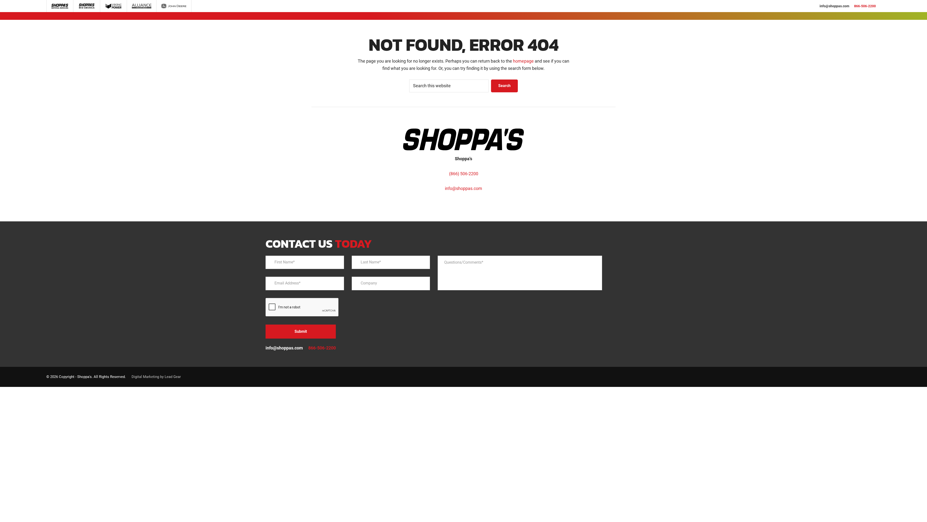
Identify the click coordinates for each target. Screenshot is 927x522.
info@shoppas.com (834, 6)
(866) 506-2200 (463, 173)
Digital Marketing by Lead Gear (156, 377)
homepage (523, 61)
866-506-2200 (865, 6)
